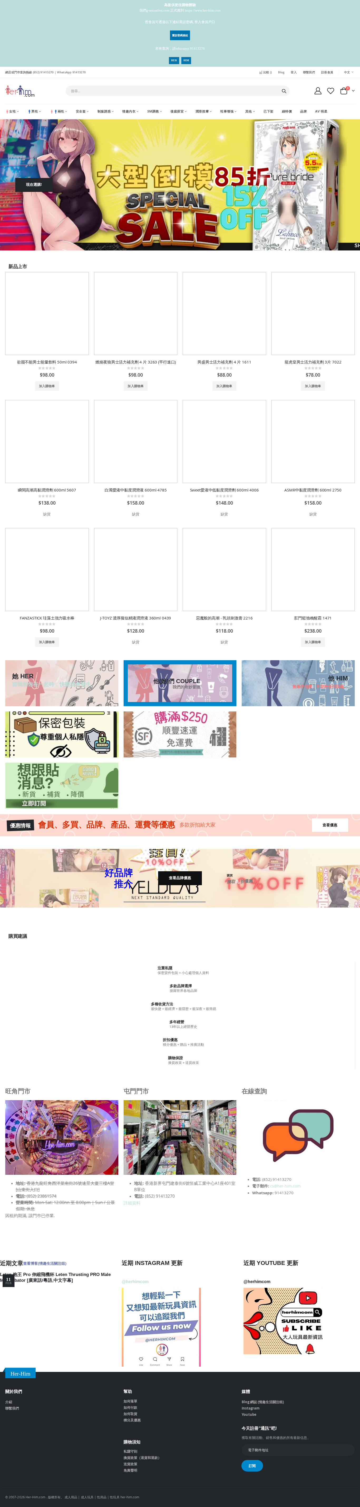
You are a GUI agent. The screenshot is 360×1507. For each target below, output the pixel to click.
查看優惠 (330, 825)
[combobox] (178, 91)
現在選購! (34, 185)
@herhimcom (135, 1281)
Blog (281, 72)
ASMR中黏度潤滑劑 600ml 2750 (313, 490)
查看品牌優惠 (180, 878)
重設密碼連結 (180, 35)
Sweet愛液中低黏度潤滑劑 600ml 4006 (224, 490)
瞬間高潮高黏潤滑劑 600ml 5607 (47, 490)
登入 (294, 72)
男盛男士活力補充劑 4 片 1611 (224, 362)
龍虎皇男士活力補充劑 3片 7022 (313, 362)
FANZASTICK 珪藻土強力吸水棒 (47, 618)
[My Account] (318, 90)
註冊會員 (327, 72)
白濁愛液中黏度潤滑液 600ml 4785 (136, 490)
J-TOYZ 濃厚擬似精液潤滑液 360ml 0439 (135, 618)
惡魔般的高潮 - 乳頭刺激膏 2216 (224, 618)
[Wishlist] (331, 90)
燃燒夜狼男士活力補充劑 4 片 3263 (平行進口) (135, 362)
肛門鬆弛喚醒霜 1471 (313, 618)
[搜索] (284, 91)
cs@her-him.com (285, 1185)
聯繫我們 (309, 72)
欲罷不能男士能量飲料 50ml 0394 (47, 362)
